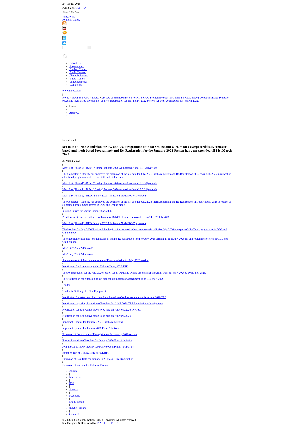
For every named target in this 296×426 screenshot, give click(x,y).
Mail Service (76, 377)
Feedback (74, 395)
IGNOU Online (77, 407)
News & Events (78, 75)
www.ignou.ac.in (71, 90)
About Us (75, 63)
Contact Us (76, 84)
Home (65, 97)
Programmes (76, 66)
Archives (74, 112)
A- (79, 7)
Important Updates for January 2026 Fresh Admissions (91, 328)
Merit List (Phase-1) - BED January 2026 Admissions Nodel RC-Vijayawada (104, 223)
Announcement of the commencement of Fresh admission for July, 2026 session (105, 260)
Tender (66, 284)
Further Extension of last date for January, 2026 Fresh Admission (97, 340)
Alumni (73, 370)
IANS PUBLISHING (109, 423)
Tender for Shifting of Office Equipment (84, 291)
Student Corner (78, 69)
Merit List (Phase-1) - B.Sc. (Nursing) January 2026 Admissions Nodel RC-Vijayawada (109, 183)
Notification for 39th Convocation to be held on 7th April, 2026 (96, 315)
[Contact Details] (64, 39)
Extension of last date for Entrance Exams (85, 365)
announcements (78, 81)
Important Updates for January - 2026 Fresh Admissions (92, 321)
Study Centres (77, 72)
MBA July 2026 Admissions (77, 247)
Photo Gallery (77, 78)
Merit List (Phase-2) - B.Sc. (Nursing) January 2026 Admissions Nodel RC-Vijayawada (109, 167)
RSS (71, 383)
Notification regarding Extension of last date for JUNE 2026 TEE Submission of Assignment (112, 303)
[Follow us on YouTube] (64, 29)
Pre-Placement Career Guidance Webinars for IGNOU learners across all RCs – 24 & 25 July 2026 (115, 217)
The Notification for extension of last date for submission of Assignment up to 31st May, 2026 (113, 278)
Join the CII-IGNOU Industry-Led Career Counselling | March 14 (98, 346)
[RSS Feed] (64, 24)
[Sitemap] (64, 44)
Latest (95, 97)
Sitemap (73, 389)
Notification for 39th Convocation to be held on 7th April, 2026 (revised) (101, 309)
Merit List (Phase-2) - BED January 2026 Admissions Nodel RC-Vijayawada (104, 195)
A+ (84, 7)
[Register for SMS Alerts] (64, 34)
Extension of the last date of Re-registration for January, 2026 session (99, 334)
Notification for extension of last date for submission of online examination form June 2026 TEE (114, 297)
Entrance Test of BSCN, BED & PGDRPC (85, 352)
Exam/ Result (76, 401)
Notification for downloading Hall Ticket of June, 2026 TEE (95, 266)
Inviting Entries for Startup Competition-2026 (87, 210)
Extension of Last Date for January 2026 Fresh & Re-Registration (97, 358)
